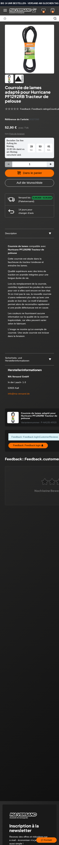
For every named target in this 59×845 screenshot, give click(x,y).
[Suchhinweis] (4, 18)
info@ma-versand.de (19, 393)
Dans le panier (32, 173)
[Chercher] (55, 18)
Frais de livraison (17, 134)
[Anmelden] (34, 10)
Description (11, 233)
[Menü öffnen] (5, 10)
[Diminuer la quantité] (8, 164)
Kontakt (47, 840)
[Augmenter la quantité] (50, 164)
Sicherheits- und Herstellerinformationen (17, 359)
